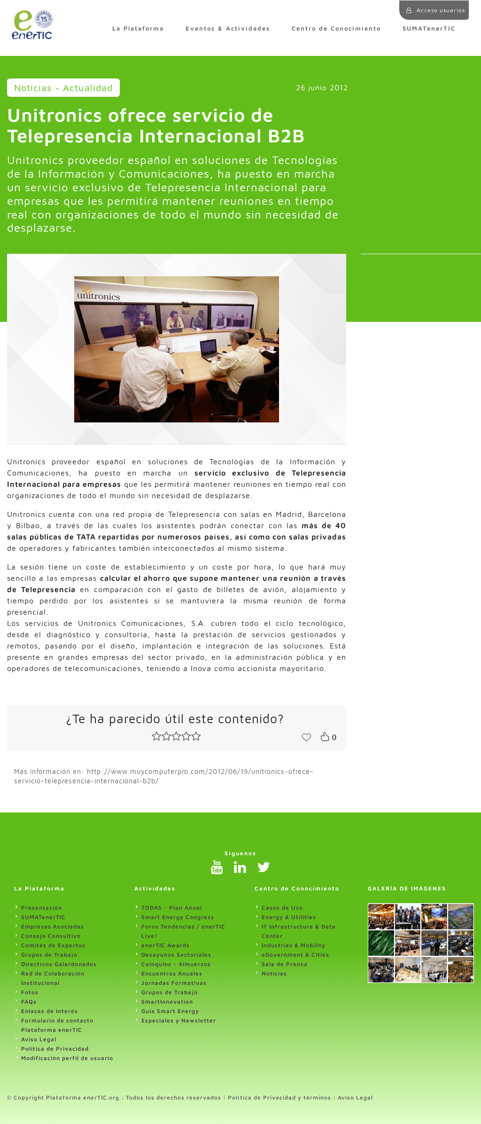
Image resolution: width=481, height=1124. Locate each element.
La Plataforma (138, 28)
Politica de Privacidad (55, 1048)
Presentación (41, 907)
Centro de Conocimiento (336, 28)
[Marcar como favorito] (306, 736)
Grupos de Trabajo (49, 954)
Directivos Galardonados (59, 964)
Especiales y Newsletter (178, 1020)
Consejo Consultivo (51, 935)
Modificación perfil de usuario (67, 1058)
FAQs (29, 1001)
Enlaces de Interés (49, 1011)
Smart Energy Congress (177, 917)
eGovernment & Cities (295, 954)
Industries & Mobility (294, 945)
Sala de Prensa (285, 964)
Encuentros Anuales (171, 973)
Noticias (274, 973)
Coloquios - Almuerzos (176, 964)
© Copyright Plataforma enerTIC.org (63, 1097)
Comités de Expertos (53, 945)
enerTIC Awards (165, 945)
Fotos (30, 992)
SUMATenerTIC (429, 28)
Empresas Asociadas (52, 926)
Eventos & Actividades (228, 28)
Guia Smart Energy (170, 1011)
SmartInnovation (167, 1001)
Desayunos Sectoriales (176, 954)
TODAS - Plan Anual (171, 907)
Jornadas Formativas (174, 982)
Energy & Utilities (289, 917)
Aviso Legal (38, 1039)
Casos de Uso (282, 907)
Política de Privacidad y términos (279, 1097)
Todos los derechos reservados (173, 1097)
